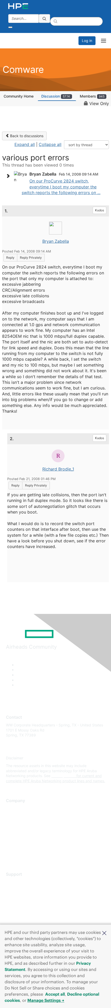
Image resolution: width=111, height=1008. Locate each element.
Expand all (24, 144)
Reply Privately (31, 257)
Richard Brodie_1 (58, 469)
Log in (87, 40)
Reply (10, 257)
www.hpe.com (63, 776)
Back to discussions (26, 136)
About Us (13, 808)
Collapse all (50, 144)
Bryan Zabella (55, 241)
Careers (12, 816)
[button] (104, 932)
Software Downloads (23, 905)
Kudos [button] (99, 210)
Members (92, 96)
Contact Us (15, 824)
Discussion (55, 96)
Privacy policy (18, 839)
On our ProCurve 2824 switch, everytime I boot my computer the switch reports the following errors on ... (61, 186)
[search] (44, 18)
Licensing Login (19, 912)
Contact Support (20, 890)
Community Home (19, 96)
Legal (10, 854)
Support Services (20, 882)
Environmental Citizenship (27, 831)
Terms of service (20, 847)
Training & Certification (25, 897)
